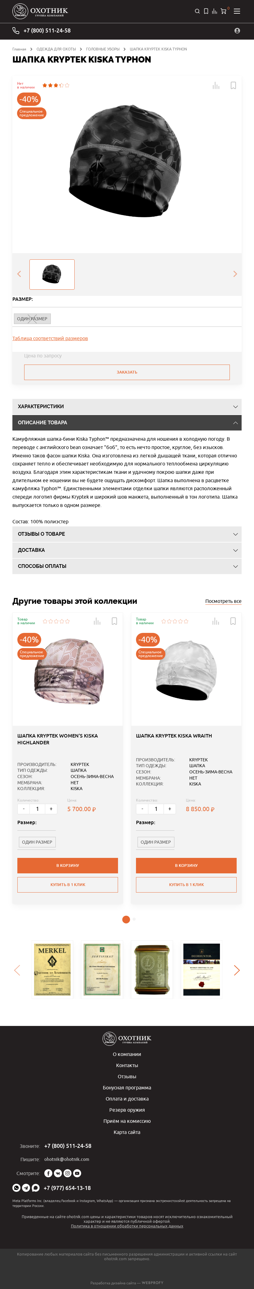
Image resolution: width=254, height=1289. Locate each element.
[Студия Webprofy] (153, 1283)
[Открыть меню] (237, 11)
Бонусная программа (127, 1087)
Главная (19, 49)
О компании (127, 1054)
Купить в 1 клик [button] (67, 884)
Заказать (127, 372)
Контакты (127, 1065)
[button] (216, 85)
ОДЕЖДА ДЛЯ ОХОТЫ (56, 49)
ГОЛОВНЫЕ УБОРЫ (103, 49)
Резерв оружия (127, 1110)
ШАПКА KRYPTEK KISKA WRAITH (174, 736)
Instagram (68, 1173)
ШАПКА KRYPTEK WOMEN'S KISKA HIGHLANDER (57, 739)
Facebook (48, 1173)
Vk (58, 1173)
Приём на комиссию (127, 1121)
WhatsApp (16, 1188)
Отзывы (127, 1076)
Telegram (26, 1188)
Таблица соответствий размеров (50, 338)
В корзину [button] (67, 865)
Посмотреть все (223, 601)
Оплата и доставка (127, 1098)
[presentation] (19, 274)
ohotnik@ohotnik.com (66, 1159)
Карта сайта (127, 1132)
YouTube (77, 1173)
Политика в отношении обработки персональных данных (127, 1225)
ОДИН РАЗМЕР (37, 842)
